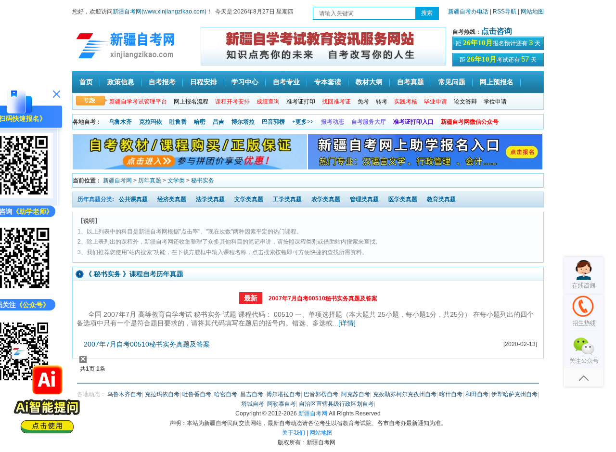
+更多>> (303, 121)
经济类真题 (171, 199)
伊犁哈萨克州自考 (514, 394)
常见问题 (451, 82)
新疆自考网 (117, 180)
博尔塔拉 (243, 121)
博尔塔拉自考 (283, 394)
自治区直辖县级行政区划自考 (336, 403)
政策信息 (120, 82)
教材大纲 (369, 82)
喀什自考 (450, 394)
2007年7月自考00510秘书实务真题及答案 (323, 298)
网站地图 (532, 11)
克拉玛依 (150, 121)
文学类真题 (248, 199)
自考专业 (286, 82)
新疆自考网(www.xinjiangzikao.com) (159, 11)
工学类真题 (287, 199)
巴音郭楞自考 (321, 394)
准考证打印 (300, 101)
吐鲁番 (178, 121)
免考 (363, 101)
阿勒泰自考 (281, 403)
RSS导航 (505, 11)
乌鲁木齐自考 (124, 394)
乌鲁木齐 (120, 121)
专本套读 (327, 82)
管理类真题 (364, 199)
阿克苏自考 (355, 394)
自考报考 (162, 82)
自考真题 (410, 82)
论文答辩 (465, 101)
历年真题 (149, 180)
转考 (381, 101)
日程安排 (203, 82)
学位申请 (495, 101)
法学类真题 (210, 199)
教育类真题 (441, 199)
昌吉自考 (251, 394)
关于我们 (293, 432)
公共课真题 (133, 199)
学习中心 (244, 82)
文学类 (176, 180)
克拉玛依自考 (162, 394)
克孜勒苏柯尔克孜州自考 (404, 394)
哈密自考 (225, 394)
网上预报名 (496, 82)
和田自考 (476, 394)
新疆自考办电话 (468, 11)
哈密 (199, 121)
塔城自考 (252, 403)
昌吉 (218, 121)
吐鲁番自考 (196, 394)
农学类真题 (325, 199)
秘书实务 (202, 180)
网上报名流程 (191, 101)
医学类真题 (402, 199)
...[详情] (344, 323)
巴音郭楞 (273, 121)
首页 (86, 82)
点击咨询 (496, 31)
